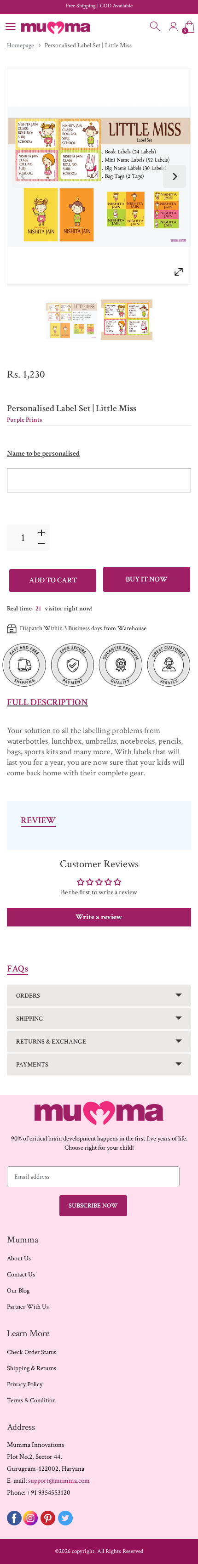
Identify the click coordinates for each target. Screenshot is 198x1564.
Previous (23, 176)
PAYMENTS (32, 1065)
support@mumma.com (59, 1480)
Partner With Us (28, 1307)
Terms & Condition (31, 1400)
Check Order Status (31, 1352)
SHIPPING (29, 1019)
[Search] (155, 27)
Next (174, 176)
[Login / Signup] (173, 27)
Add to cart (53, 580)
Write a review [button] (99, 917)
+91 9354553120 (48, 1492)
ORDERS (28, 996)
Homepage (20, 45)
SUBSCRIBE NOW (93, 1206)
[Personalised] (71, 319)
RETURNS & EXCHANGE (51, 1042)
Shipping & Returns (31, 1368)
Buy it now (147, 579)
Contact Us (21, 1274)
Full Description (47, 702)
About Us (19, 1258)
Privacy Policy (24, 1384)
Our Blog (18, 1291)
